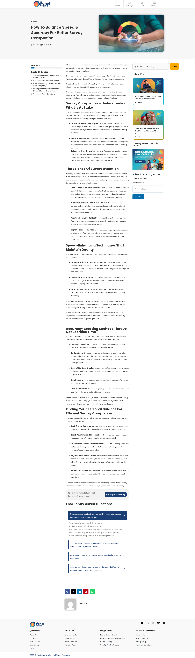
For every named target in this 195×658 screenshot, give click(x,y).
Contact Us (34, 638)
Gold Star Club (70, 638)
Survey (35, 21)
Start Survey (34, 645)
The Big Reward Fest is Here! (145, 144)
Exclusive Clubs (71, 635)
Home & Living (106, 641)
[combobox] (150, 66)
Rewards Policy (141, 635)
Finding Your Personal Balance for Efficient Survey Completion (46, 90)
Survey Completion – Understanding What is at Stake (47, 76)
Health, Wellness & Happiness (112, 638)
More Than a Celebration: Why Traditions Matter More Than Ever (147, 131)
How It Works (35, 642)
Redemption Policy (143, 638)
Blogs (32, 648)
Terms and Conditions (144, 645)
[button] (61, 72)
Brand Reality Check (108, 635)
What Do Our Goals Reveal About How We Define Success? (148, 98)
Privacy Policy (141, 642)
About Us (33, 635)
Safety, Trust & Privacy (109, 645)
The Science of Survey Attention (46, 81)
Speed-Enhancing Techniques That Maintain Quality (47, 84)
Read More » (139, 103)
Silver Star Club (71, 642)
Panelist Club (70, 645)
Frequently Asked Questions (44, 94)
